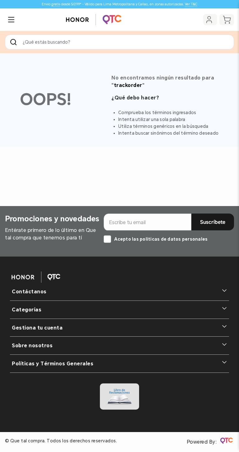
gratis (55, 4)
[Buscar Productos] (14, 42)
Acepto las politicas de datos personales (161, 239)
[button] (11, 19)
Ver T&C (191, 4)
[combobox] (119, 42)
